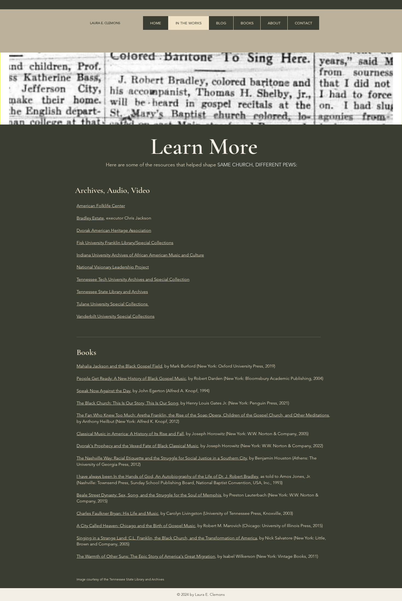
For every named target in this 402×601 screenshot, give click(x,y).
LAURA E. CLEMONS (105, 23)
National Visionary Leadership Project (113, 267)
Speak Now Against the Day (103, 390)
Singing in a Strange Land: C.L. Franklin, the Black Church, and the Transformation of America (167, 538)
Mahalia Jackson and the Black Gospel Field (119, 366)
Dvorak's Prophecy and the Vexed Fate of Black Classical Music (137, 445)
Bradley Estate (90, 218)
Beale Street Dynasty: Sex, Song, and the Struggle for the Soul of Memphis (149, 495)
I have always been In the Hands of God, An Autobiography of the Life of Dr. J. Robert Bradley (167, 476)
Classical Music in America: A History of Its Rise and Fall (130, 433)
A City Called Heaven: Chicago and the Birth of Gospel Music (136, 525)
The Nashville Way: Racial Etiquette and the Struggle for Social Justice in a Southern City (162, 458)
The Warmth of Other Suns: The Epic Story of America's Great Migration (146, 556)
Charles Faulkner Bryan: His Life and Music (117, 513)
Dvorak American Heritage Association (114, 230)
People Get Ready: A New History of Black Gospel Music (131, 378)
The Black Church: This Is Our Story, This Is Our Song (127, 403)
